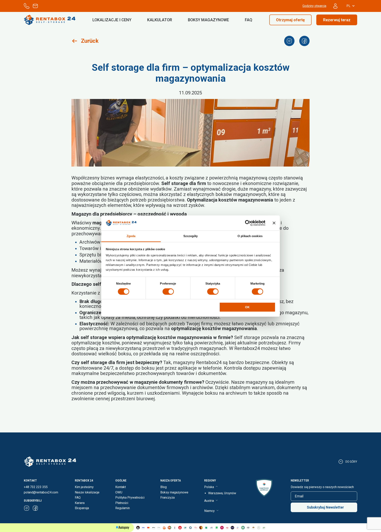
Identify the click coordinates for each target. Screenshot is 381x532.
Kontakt (120, 487)
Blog (163, 487)
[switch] (168, 291)
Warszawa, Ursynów (222, 493)
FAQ (248, 19)
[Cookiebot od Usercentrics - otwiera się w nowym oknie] (248, 223)
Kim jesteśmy (84, 487)
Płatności (121, 503)
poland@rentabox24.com (41, 492)
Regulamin (122, 508)
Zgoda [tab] (131, 236)
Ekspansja (82, 508)
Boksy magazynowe (208, 19)
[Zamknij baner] (274, 223)
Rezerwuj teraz (336, 19)
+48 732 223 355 (36, 487)
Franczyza (167, 497)
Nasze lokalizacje (87, 492)
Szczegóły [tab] (190, 236)
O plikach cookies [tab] (250, 236)
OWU (118, 492)
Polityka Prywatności (129, 497)
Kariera (80, 503)
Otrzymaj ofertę (290, 19)
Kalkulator (159, 19)
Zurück (89, 41)
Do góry (351, 461)
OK (247, 307)
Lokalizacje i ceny (111, 19)
